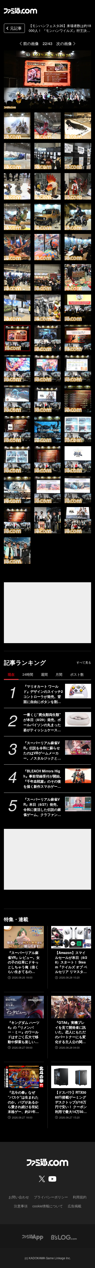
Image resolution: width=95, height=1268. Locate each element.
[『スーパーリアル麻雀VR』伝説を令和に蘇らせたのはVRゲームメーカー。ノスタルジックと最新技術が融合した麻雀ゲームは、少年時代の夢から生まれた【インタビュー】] (78, 747)
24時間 (27, 674)
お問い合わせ (19, 1196)
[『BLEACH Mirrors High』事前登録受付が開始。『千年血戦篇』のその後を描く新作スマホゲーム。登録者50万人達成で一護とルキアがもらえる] (78, 775)
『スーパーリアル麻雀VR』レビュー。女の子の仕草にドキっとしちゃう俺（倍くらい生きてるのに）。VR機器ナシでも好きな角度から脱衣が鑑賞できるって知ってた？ (24, 962)
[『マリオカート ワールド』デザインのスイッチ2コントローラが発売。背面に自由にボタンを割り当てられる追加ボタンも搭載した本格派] (78, 691)
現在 (11, 674)
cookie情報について (47, 1205)
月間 (59, 674)
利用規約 (79, 1196)
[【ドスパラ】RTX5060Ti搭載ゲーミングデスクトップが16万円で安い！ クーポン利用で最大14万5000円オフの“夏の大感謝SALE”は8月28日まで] (71, 1077)
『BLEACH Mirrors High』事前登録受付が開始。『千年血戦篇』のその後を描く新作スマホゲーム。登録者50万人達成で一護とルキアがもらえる (43, 778)
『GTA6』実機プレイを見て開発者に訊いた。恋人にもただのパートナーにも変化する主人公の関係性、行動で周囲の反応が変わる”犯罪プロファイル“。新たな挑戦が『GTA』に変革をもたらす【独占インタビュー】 (70, 1032)
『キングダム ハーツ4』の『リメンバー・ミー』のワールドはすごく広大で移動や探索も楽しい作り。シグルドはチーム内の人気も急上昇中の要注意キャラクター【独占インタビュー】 (23, 1032)
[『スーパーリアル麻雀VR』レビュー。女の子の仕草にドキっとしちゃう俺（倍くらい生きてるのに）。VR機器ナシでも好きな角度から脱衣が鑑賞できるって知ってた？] (24, 937)
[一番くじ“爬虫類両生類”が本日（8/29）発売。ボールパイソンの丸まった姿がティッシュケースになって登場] (78, 719)
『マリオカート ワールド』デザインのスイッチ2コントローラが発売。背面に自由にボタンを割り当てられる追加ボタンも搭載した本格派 (43, 694)
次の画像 (64, 43)
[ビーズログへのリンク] (64, 1237)
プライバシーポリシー (51, 1196)
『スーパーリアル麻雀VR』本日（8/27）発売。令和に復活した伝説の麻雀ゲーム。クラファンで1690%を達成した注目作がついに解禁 (43, 807)
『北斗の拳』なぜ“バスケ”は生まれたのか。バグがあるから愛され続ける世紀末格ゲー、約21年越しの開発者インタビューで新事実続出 (23, 1102)
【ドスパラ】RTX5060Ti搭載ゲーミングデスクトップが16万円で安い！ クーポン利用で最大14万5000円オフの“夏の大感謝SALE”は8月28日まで (71, 1102)
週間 (44, 674)
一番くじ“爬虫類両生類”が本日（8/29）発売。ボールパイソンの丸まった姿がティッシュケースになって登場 (42, 722)
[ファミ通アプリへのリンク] (32, 1237)
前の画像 (31, 43)
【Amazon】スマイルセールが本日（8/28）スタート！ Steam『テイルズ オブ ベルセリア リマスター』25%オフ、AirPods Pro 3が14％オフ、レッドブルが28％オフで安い (71, 962)
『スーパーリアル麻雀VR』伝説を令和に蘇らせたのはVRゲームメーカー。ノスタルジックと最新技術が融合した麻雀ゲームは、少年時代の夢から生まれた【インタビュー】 (42, 750)
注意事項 (21, 1205)
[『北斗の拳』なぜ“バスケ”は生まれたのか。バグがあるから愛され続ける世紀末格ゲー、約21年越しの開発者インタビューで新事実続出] (24, 1077)
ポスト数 (77, 674)
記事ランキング (25, 662)
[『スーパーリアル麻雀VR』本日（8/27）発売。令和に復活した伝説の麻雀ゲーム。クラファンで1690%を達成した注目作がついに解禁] (78, 804)
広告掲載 (74, 1205)
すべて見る (83, 662)
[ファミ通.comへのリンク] (20, 11)
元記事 (16, 28)
